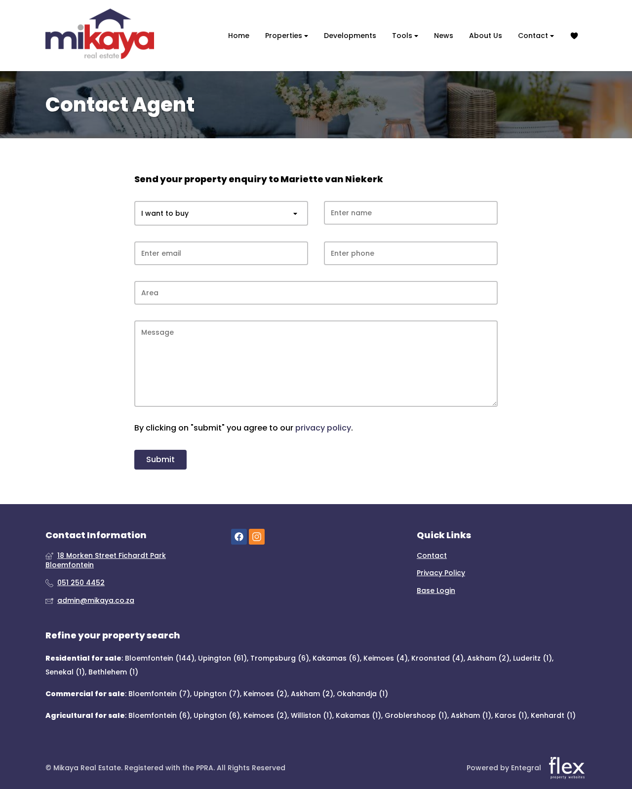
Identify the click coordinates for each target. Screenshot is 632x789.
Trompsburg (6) (279, 658)
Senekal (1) (65, 672)
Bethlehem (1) (113, 672)
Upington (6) (217, 715)
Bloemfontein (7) (159, 694)
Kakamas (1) (358, 715)
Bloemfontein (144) (160, 658)
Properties (284, 35)
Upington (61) (222, 658)
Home (238, 35)
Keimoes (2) (265, 694)
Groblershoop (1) (416, 715)
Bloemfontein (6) (159, 715)
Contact (534, 35)
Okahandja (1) (362, 694)
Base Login (436, 590)
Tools (403, 35)
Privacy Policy (441, 573)
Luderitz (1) (532, 658)
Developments (350, 35)
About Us (485, 35)
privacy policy (323, 428)
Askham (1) (471, 715)
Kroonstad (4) (437, 658)
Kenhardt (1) (553, 715)
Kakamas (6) (336, 658)
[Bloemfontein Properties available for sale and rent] (99, 35)
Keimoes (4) (385, 658)
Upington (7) (217, 694)
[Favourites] (574, 36)
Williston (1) (311, 715)
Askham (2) (488, 658)
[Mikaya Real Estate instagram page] (257, 537)
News (443, 35)
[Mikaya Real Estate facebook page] (239, 537)
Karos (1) (511, 715)
